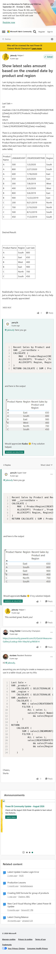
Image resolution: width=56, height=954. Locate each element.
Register (41, 31)
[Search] (34, 31)
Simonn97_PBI (27, 910)
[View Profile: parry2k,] (7, 324)
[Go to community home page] (19, 32)
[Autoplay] (23, 852)
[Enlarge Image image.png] (28, 415)
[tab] (26, 852)
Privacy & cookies (25, 939)
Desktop (8, 39)
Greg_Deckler (15, 631)
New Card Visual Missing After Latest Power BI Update (29, 905)
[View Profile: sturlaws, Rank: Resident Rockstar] (5, 656)
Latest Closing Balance (17, 917)
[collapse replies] (28, 470)
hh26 (21, 875)
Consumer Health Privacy (37, 948)
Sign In (50, 31)
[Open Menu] (52, 39)
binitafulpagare (26, 886)
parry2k (15, 322)
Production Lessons (16, 882)
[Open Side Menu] (4, 32)
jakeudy (13, 55)
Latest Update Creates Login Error (23, 872)
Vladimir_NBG (24, 896)
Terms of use (40, 939)
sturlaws (13, 655)
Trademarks (7, 944)
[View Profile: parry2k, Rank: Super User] (6, 474)
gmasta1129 (27, 920)
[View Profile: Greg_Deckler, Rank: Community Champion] (5, 632)
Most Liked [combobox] (47, 465)
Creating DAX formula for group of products (28, 893)
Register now (9, 22)
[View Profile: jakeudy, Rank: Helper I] (5, 57)
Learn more (37, 48)
